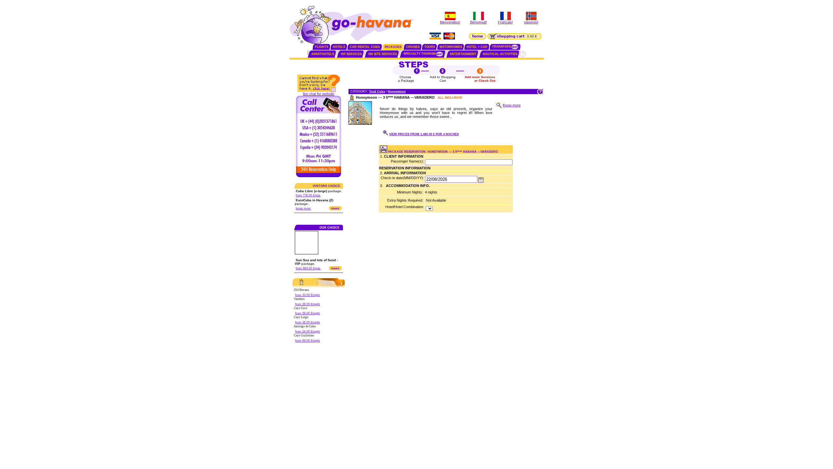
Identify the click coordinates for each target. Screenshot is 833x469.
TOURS (429, 47)
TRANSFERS (501, 46)
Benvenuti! (478, 22)
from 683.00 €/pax (308, 268)
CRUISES (413, 47)
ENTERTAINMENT (463, 54)
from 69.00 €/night (307, 340)
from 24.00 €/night (307, 331)
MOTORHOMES (451, 47)
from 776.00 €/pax (308, 195)
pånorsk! (531, 22)
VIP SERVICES (351, 54)
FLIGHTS (321, 47)
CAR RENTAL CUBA (365, 47)
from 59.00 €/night (307, 313)
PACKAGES (393, 47)
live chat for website (318, 94)
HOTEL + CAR (477, 47)
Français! (505, 22)
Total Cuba (377, 91)
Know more (512, 105)
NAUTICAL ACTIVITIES (500, 54)
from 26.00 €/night (307, 304)
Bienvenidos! (450, 22)
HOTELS (339, 47)
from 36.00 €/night (307, 322)
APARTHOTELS (322, 54)
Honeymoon (397, 91)
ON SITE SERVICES (382, 54)
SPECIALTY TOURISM (419, 53)
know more (303, 208)
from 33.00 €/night (307, 295)
